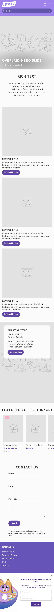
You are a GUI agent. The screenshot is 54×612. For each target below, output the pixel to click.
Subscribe (36, 604)
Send (14, 523)
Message (13, 499)
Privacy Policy (22, 533)
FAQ (4, 562)
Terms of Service (38, 533)
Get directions (15, 352)
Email (11, 486)
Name (11, 473)
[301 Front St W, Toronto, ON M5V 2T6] (27, 362)
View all (48, 410)
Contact (5, 565)
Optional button (11, 172)
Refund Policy (8, 559)
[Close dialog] (51, 575)
